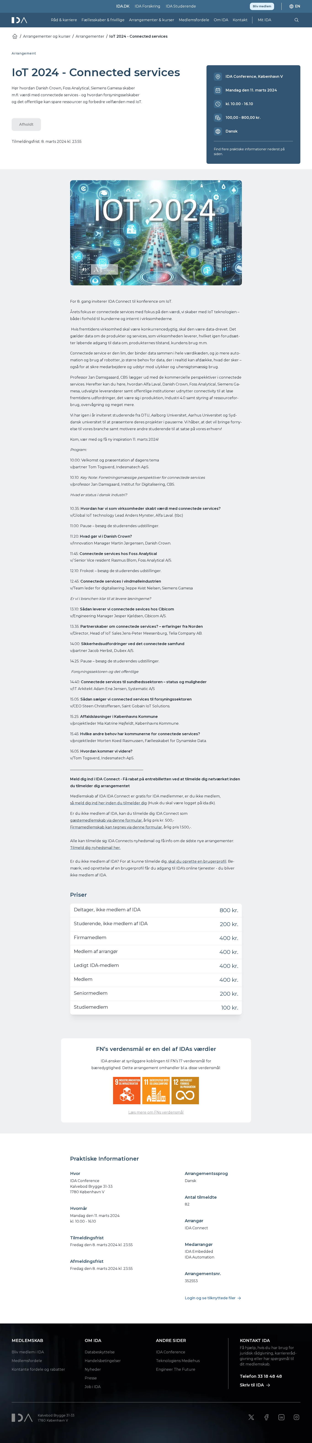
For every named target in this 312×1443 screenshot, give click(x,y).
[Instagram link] (296, 1417)
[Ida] (20, 20)
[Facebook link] (266, 1417)
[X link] (251, 1417)
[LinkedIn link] (281, 1417)
